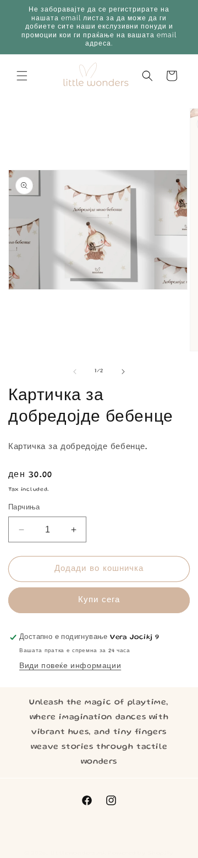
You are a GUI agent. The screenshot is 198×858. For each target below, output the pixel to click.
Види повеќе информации (70, 666)
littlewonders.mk (78, 853)
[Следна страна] (123, 372)
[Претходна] (75, 372)
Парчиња (24, 508)
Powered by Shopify (141, 853)
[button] (22, 76)
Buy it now (99, 600)
